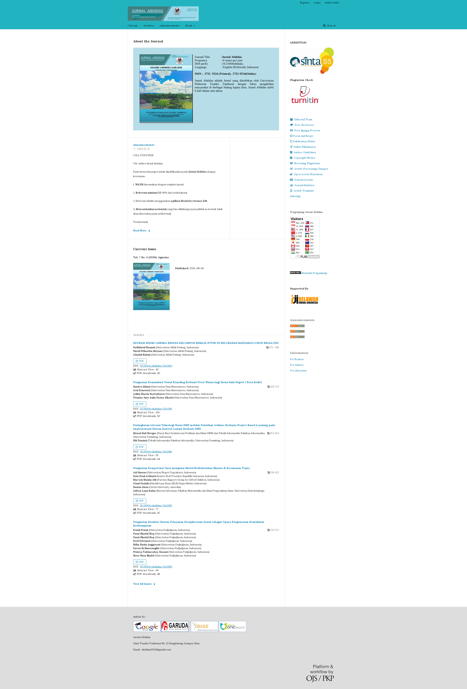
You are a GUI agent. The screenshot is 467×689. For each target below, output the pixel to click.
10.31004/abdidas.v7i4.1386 (156, 451)
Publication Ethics (304, 141)
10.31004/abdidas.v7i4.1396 (156, 408)
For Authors (297, 365)
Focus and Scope (303, 136)
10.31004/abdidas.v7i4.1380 (156, 566)
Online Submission (304, 146)
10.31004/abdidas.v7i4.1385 (156, 505)
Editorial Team (303, 119)
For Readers (297, 359)
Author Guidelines (305, 152)
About (189, 25)
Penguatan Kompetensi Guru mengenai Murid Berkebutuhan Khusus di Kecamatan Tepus (191, 468)
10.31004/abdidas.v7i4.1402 (156, 365)
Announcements (169, 25)
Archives (148, 25)
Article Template (304, 190)
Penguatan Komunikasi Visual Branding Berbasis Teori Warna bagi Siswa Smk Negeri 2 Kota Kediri (197, 382)
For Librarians (298, 370)
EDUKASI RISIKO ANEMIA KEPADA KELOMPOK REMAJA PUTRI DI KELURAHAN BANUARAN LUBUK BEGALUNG (206, 343)
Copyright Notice (304, 157)
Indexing (295, 196)
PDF (141, 404)
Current (133, 25)
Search (331, 25)
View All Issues (142, 583)
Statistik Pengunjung (314, 273)
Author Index (332, 2)
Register (305, 2)
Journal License (303, 179)
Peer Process (307, 130)
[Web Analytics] (295, 273)
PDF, (141, 361)
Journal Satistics (304, 185)
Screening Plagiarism (307, 163)
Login (317, 2)
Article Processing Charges (311, 168)
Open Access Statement (308, 174)
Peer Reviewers (304, 125)
